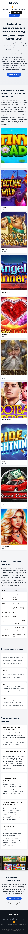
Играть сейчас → (14, 74)
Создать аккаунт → (14, 898)
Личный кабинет (16, 12)
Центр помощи (6, 9)
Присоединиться (14, 15)
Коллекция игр (8, 6)
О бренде (14, 80)
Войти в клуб (14, 904)
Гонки (8, 12)
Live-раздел (14, 9)
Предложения (22, 9)
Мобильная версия (19, 6)
